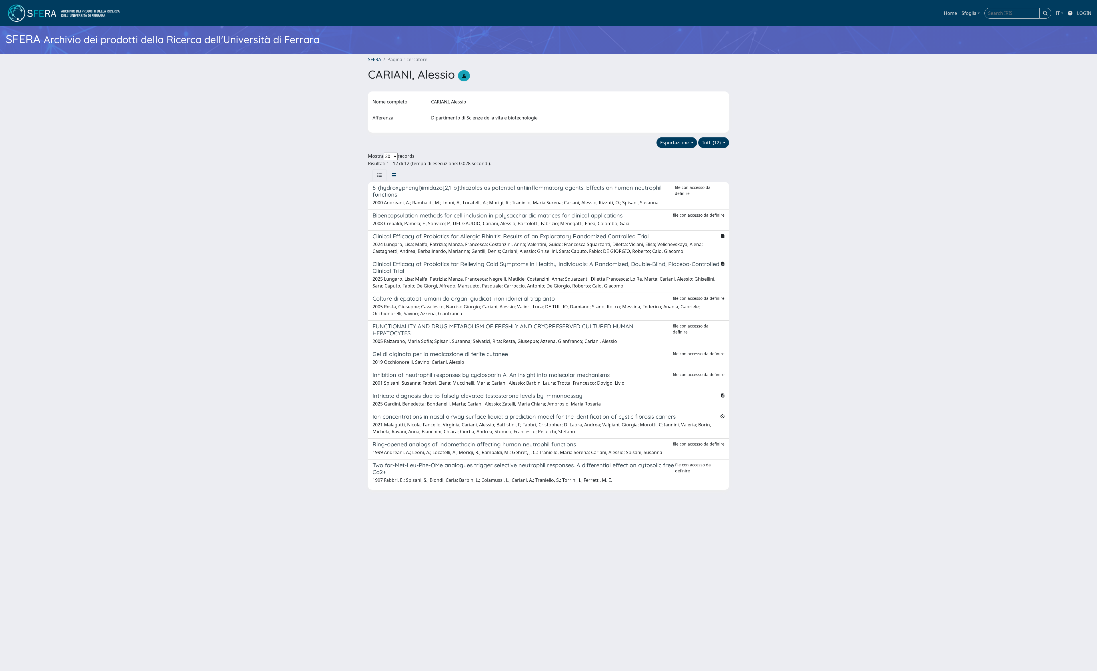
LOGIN (1084, 13)
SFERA (374, 59)
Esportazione (675, 142)
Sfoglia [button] (969, 13)
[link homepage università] (63, 13)
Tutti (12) (712, 142)
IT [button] (1058, 13)
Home (950, 13)
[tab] (380, 175)
